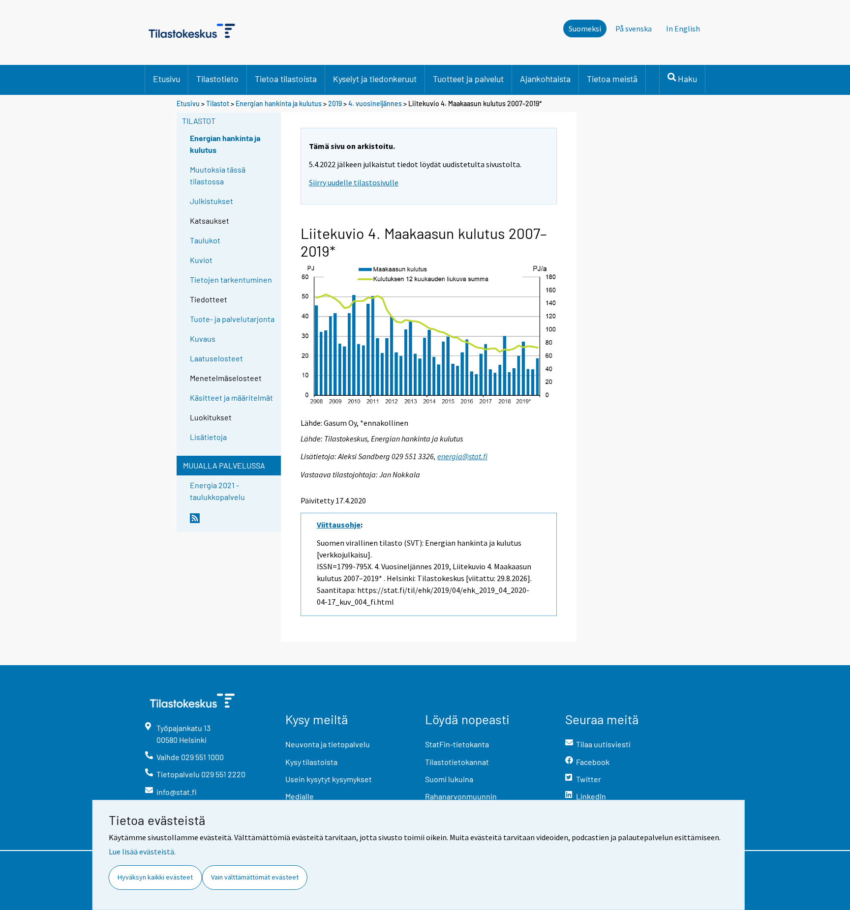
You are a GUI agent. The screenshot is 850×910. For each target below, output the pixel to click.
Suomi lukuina (449, 779)
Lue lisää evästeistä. (142, 851)
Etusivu (166, 78)
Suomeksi (585, 28)
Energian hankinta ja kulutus (279, 103)
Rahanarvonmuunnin (461, 796)
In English (683, 28)
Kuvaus (202, 338)
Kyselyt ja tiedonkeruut (375, 78)
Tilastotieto (217, 78)
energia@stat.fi (462, 456)
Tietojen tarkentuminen (231, 279)
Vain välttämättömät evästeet (255, 877)
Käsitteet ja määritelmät (231, 397)
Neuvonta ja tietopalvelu (327, 744)
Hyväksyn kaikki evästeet (155, 877)
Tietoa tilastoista (286, 78)
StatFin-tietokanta (457, 744)
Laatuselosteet (216, 358)
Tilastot (217, 103)
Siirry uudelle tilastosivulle (353, 182)
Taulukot (205, 240)
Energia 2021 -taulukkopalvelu (217, 490)
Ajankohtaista (545, 78)
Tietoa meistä (612, 78)
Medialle (299, 796)
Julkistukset (211, 200)
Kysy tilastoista (311, 761)
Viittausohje (339, 524)
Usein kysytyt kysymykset (328, 779)
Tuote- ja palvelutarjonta (232, 318)
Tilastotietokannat (457, 761)
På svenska (633, 28)
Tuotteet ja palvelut (468, 78)
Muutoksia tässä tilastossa (217, 175)
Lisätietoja (208, 436)
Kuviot (201, 259)
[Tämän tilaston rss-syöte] (233, 522)
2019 (335, 103)
